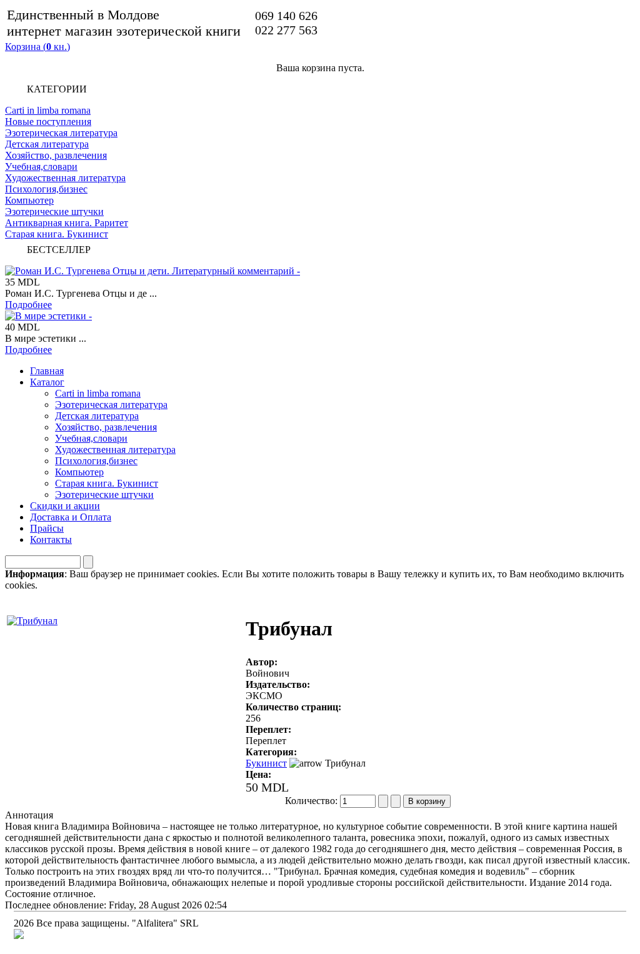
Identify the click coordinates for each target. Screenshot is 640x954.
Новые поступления (48, 121)
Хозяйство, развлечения (56, 155)
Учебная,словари (41, 166)
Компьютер (29, 200)
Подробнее (28, 304)
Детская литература (47, 144)
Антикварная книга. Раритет (66, 222)
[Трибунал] (32, 617)
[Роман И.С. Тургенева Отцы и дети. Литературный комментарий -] (152, 271)
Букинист (266, 763)
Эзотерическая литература (61, 132)
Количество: (312, 800)
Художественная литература (65, 177)
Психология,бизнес (46, 189)
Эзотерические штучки (54, 211)
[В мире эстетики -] (48, 316)
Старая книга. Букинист (56, 234)
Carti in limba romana (48, 110)
